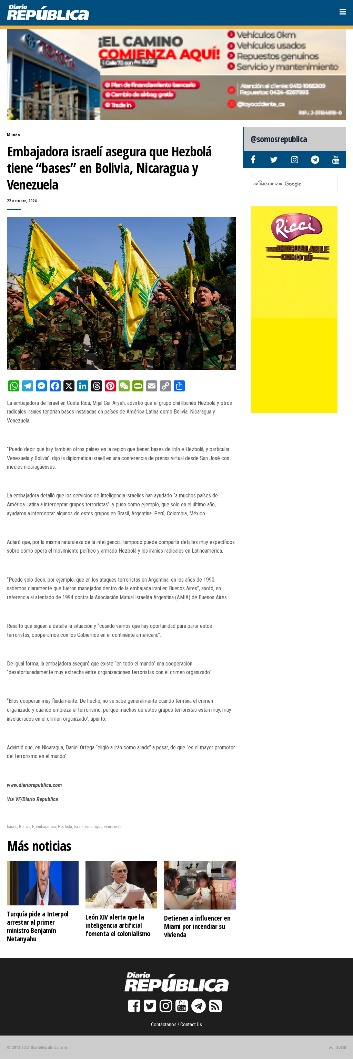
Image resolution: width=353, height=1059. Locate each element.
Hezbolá (65, 826)
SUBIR (341, 1047)
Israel (78, 826)
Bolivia (24, 826)
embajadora (46, 826)
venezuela (112, 826)
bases (12, 826)
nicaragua (93, 826)
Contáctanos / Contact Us (176, 1024)
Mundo (13, 135)
